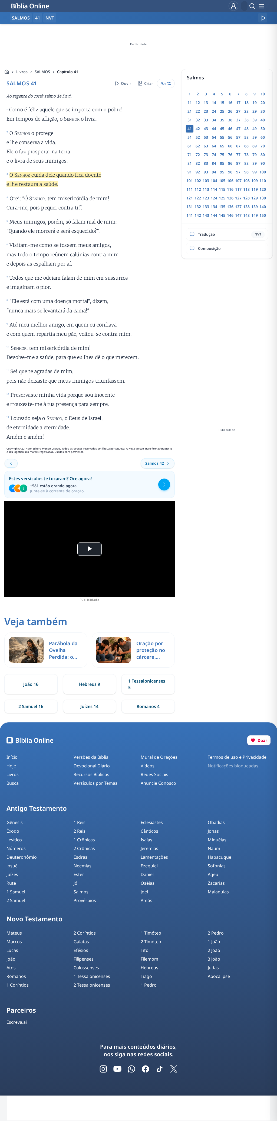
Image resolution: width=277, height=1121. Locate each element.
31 (189, 119)
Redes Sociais (154, 774)
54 (214, 137)
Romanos (16, 976)
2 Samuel (15, 900)
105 (222, 180)
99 (254, 172)
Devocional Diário (92, 766)
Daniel (147, 874)
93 (206, 172)
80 (262, 154)
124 (214, 198)
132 (197, 206)
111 (189, 189)
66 (230, 145)
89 (254, 163)
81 (189, 163)
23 (206, 111)
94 (214, 172)
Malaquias (218, 892)
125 (222, 198)
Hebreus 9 (89, 684)
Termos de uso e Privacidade (237, 757)
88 (246, 163)
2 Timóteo (151, 942)
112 (197, 189)
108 (246, 180)
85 (222, 163)
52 (198, 137)
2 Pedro (216, 933)
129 (254, 198)
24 (214, 111)
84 (214, 163)
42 (198, 128)
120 (262, 189)
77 (238, 154)
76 (230, 154)
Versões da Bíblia (91, 757)
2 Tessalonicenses (92, 985)
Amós (146, 900)
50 (262, 128)
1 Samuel (15, 892)
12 (198, 102)
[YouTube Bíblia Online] (117, 1069)
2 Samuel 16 (30, 706)
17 (238, 102)
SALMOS (42, 71)
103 (206, 180)
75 (222, 154)
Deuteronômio (21, 857)
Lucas (12, 950)
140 (262, 206)
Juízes (12, 874)
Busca (12, 783)
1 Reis (79, 822)
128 (246, 198)
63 (206, 145)
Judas (213, 968)
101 (189, 180)
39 (254, 119)
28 (246, 111)
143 (206, 215)
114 (214, 189)
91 (189, 172)
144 (214, 215)
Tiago (146, 976)
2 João (214, 950)
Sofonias (217, 866)
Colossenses (86, 968)
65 (222, 145)
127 (238, 198)
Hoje (11, 766)
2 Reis (79, 831)
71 (189, 154)
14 (214, 102)
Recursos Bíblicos (91, 774)
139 (254, 206)
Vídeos (147, 766)
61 (189, 145)
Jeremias (149, 848)
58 (246, 137)
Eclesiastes (152, 822)
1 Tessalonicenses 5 (146, 684)
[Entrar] (233, 6)
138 (246, 206)
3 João (214, 959)
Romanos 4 (148, 706)
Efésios (81, 950)
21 (189, 111)
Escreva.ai (16, 1022)
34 (214, 119)
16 (230, 102)
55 (222, 137)
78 (246, 154)
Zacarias (216, 883)
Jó (75, 883)
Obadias (216, 822)
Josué (12, 866)
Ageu (213, 874)
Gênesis (14, 822)
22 (198, 111)
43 (206, 128)
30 (262, 111)
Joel (144, 892)
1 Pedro (149, 985)
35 (222, 119)
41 (37, 18)
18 (246, 102)
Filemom (149, 959)
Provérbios (85, 900)
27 (238, 111)
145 (222, 215)
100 (262, 172)
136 (230, 206)
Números (16, 848)
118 (246, 189)
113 (206, 189)
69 (254, 145)
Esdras (80, 857)
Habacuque (219, 857)
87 (238, 163)
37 (238, 119)
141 (189, 215)
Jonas (213, 831)
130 (262, 198)
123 (206, 198)
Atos (11, 968)
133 (206, 206)
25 (222, 111)
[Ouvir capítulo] (262, 17)
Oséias (147, 883)
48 (246, 128)
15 (222, 102)
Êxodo (12, 831)
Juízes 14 (89, 706)
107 (238, 180)
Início (12, 757)
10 (262, 93)
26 (230, 111)
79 (254, 154)
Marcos (14, 942)
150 (262, 215)
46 (230, 128)
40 (262, 119)
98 (246, 172)
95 (222, 172)
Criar (148, 83)
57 (238, 137)
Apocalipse (219, 976)
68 (246, 145)
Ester (79, 874)
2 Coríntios (85, 933)
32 (198, 119)
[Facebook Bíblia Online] (145, 1069)
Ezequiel (149, 866)
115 (222, 189)
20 (262, 102)
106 (230, 180)
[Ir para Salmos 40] (11, 463)
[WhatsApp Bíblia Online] (131, 1069)
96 (230, 172)
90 (262, 163)
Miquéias (217, 840)
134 (214, 206)
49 (254, 128)
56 (230, 137)
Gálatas (81, 942)
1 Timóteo (151, 933)
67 (238, 145)
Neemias (82, 866)
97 (238, 172)
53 (206, 137)
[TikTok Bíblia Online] (159, 1069)
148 (246, 215)
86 (230, 163)
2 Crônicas (84, 848)
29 (254, 111)
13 (206, 102)
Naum (214, 848)
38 (246, 119)
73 (206, 154)
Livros (22, 71)
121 (189, 198)
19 (254, 102)
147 (238, 215)
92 (198, 172)
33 (206, 119)
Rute (11, 883)
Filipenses (84, 959)
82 (198, 163)
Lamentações (154, 857)
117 (238, 189)
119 (254, 189)
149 (254, 215)
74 (214, 154)
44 (214, 128)
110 (262, 180)
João (10, 959)
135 (222, 206)
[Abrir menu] (261, 6)
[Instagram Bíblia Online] (103, 1069)
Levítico (14, 840)
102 (197, 180)
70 (262, 145)
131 (189, 206)
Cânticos (149, 831)
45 (222, 128)
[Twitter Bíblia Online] (173, 1069)
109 (254, 180)
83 (206, 163)
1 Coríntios (17, 985)
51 (189, 137)
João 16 (30, 684)
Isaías (146, 840)
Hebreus (149, 968)
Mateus (14, 933)
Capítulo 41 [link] (67, 71)
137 (238, 206)
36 (230, 119)
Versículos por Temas (95, 783)
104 (214, 180)
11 (189, 102)
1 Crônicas (84, 840)
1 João (214, 942)
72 (198, 154)
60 (262, 137)
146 (230, 215)
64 (214, 145)
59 (254, 137)
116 (230, 189)
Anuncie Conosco (158, 783)
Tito (145, 950)
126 (230, 198)
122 (197, 198)
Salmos (81, 892)
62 (198, 145)
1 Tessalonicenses (92, 976)
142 (197, 215)
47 (238, 128)
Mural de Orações (159, 757)
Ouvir (126, 83)
